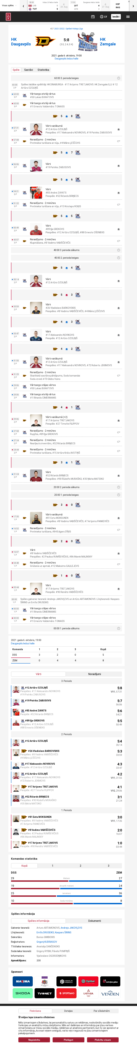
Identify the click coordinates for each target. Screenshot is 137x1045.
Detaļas (68, 1011)
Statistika (43, 69)
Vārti (38, 674)
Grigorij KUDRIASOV (47, 941)
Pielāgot (68, 1039)
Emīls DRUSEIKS (45, 932)
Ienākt (115, 16)
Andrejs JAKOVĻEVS (71, 927)
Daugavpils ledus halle (66, 58)
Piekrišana (35, 1011)
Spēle (16, 69)
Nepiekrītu (34, 1039)
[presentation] (23, 5)
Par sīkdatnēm (102, 1011)
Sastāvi (28, 69)
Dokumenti (94, 920)
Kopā (24, 865)
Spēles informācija (38, 920)
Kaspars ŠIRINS (63, 932)
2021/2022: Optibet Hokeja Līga (68, 29)
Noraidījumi (94, 674)
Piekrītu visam (103, 1039)
